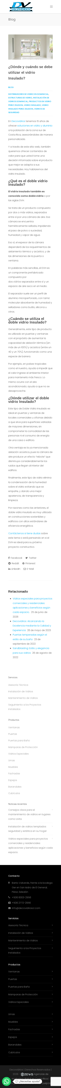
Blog (11, 87)
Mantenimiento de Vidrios (23, 698)
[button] (6, 1081)
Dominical (27, 1083)
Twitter (32, 558)
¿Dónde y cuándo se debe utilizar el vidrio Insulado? (30, 72)
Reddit (15, 563)
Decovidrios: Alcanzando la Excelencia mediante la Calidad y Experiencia (32, 625)
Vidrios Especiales (18, 753)
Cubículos (14, 793)
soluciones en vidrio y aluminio (34, 125)
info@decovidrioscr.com (26, 908)
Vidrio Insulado (32, 105)
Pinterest (30, 563)
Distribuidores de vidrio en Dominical (28, 94)
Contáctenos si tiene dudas (24, 533)
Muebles (13, 767)
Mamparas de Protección (23, 747)
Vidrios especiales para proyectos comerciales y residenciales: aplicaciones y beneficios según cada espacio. (30, 845)
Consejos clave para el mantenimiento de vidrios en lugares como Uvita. (29, 814)
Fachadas (14, 773)
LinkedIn (15, 569)
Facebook (16, 558)
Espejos (12, 780)
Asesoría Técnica (18, 685)
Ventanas (14, 727)
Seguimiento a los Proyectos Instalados (24, 707)
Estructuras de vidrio (20, 97)
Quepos (46, 1083)
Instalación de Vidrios (20, 691)
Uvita (37, 1083)
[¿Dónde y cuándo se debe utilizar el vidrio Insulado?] (30, 47)
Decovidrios (19, 121)
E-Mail (30, 569)
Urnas (11, 760)
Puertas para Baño (19, 740)
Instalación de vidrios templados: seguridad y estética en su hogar (27, 829)
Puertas (12, 734)
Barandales (14, 786)
